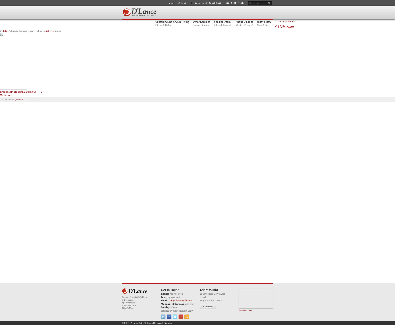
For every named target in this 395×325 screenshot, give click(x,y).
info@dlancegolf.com (180, 301)
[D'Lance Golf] (139, 291)
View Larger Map (245, 310)
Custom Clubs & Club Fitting (135, 297)
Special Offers (128, 303)
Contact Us (183, 3)
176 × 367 (50, 31)
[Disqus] (197, 144)
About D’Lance (129, 305)
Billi (5, 31)
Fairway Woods (285, 22)
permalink (20, 99)
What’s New (127, 308)
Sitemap (168, 323)
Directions (208, 306)
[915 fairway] (13, 61)
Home (171, 3)
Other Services (128, 300)
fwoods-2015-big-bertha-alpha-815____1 (21, 92)
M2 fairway (6, 95)
